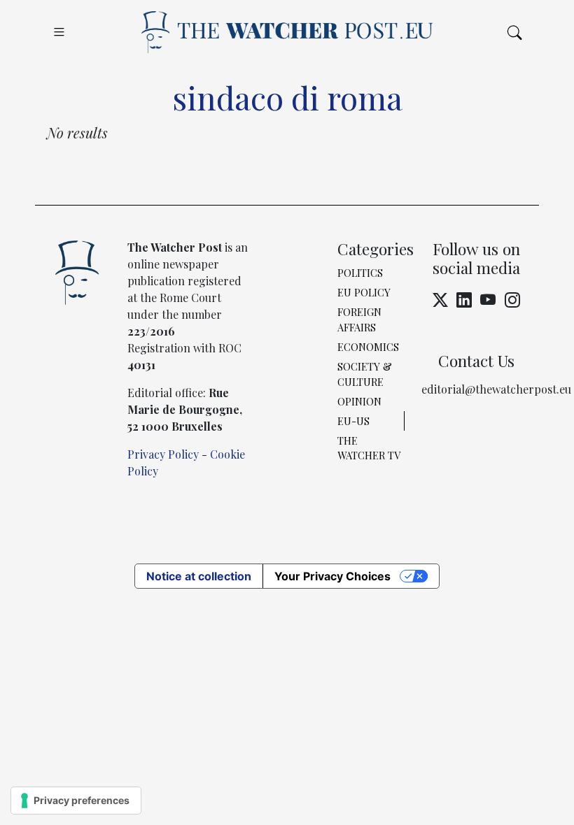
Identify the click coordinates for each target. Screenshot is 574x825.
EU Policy (364, 292)
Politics (360, 273)
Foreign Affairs (359, 319)
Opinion (359, 401)
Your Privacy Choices (332, 576)
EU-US (353, 421)
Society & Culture (364, 374)
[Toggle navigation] (59, 32)
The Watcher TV (368, 448)
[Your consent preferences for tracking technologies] (76, 800)
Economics (368, 347)
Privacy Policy (163, 454)
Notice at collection (198, 576)
